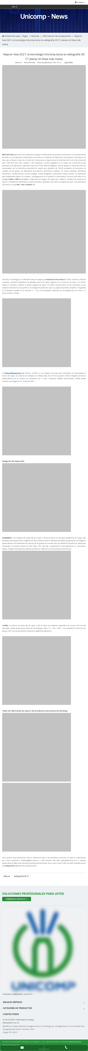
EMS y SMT (14, 179)
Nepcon (7, 876)
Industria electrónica (55, 279)
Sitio (71, 62)
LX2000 (5, 625)
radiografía (9, 866)
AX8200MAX (7, 538)
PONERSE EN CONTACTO (16, 899)
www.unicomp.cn (75, 1042)
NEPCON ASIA (7, 154)
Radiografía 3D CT (21, 876)
